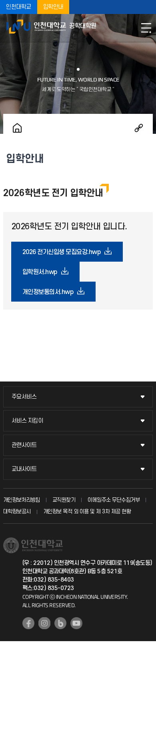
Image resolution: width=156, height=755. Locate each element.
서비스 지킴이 (27, 420)
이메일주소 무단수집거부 (114, 500)
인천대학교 (18, 7)
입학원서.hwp (39, 272)
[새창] (28, 623)
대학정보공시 (17, 512)
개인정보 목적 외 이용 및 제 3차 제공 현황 (87, 512)
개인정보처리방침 (21, 500)
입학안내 (53, 7)
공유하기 (139, 128)
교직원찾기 (64, 500)
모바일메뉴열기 (146, 28)
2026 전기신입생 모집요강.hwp (61, 252)
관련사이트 (24, 445)
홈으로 (17, 128)
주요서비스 (24, 396)
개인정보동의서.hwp (48, 292)
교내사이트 (24, 469)
